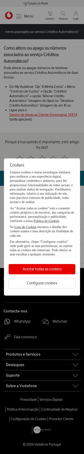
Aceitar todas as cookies (42, 269)
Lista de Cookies (25, 227)
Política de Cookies (46, 221)
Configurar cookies (42, 283)
